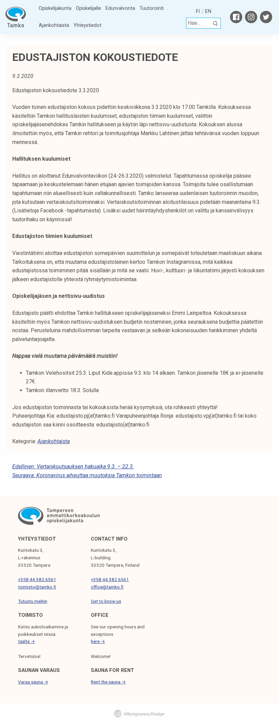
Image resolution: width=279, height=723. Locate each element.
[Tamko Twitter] (266, 17)
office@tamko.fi (107, 587)
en (208, 11)
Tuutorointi (152, 8)
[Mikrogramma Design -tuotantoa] (139, 713)
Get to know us (106, 601)
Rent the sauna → (108, 682)
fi (198, 11)
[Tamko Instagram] (251, 17)
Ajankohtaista (54, 25)
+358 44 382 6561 (37, 579)
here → (98, 641)
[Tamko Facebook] (236, 17)
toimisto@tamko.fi (37, 587)
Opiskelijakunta (55, 8)
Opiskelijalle (88, 8)
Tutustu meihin (32, 601)
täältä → (26, 641)
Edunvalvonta (120, 8)
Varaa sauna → (33, 682)
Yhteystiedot (87, 25)
